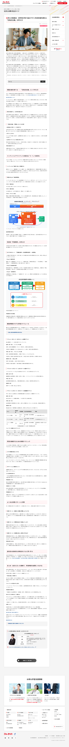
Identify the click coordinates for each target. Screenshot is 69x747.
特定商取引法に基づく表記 (60, 735)
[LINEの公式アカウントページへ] (8, 738)
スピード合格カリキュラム (56, 25)
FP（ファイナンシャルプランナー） (32, 716)
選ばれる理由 (54, 21)
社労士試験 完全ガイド (56, 36)
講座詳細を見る (9, 620)
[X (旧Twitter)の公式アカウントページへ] (15, 738)
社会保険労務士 (56, 17)
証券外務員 (18, 714)
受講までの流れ (44, 714)
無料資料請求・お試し (62, 3)
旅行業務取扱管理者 (9, 723)
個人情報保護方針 (34, 737)
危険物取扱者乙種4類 (20, 715)
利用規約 (46, 735)
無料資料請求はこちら (10, 97)
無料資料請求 (44, 720)
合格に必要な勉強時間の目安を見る (15, 332)
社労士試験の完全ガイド (33, 95)
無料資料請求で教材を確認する (12, 612)
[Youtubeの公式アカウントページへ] (5, 738)
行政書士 (7, 715)
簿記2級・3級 (30, 714)
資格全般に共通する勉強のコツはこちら (16, 623)
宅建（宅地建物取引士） (20, 722)
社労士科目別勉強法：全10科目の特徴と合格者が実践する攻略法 (24, 558)
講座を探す (44, 3)
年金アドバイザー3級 (31, 717)
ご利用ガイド (52, 3)
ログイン (58, 49)
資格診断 (20, 727)
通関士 (7, 722)
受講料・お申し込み (55, 29)
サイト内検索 (54, 1)
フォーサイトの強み (37, 3)
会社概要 (64, 1)
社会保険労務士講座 (11, 5)
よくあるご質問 (54, 44)
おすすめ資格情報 (10, 727)
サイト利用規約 (52, 735)
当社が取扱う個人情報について (43, 737)
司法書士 (7, 717)
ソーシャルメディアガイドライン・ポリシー (57, 737)
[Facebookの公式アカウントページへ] (12, 738)
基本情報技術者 (30, 722)
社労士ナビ (54, 32)
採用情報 (55, 715)
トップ (5, 5)
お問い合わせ (44, 717)
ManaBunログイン (46, 1)
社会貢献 (55, 711)
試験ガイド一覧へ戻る (27, 660)
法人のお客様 (59, 1)
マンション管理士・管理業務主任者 (21, 724)
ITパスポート (30, 723)
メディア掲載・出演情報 (57, 714)
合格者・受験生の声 (55, 40)
